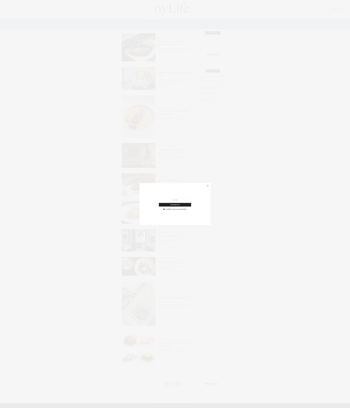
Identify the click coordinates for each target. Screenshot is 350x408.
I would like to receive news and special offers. (176, 209)
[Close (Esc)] (208, 186)
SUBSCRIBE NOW (175, 204)
